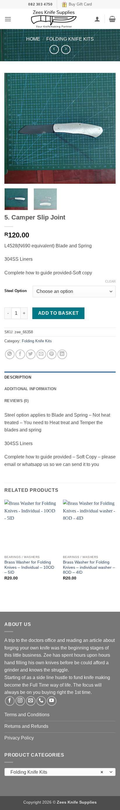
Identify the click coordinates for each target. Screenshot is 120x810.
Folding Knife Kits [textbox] (56, 772)
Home (33, 39)
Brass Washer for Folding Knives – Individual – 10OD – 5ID (29, 567)
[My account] (97, 18)
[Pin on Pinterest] (52, 354)
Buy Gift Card (80, 4)
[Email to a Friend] (41, 354)
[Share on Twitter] (31, 354)
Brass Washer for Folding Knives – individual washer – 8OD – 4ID (89, 567)
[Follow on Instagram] (20, 701)
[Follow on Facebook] (10, 701)
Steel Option (15, 291)
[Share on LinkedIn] (62, 354)
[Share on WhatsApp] (10, 354)
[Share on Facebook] (20, 354)
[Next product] (54, 49)
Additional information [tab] (30, 389)
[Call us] (41, 701)
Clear (110, 281)
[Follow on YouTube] (52, 701)
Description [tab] (17, 377)
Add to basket (58, 313)
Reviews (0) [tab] (16, 401)
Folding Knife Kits (70, 39)
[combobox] (60, 772)
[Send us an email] (31, 701)
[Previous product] (65, 49)
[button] (7, 19)
